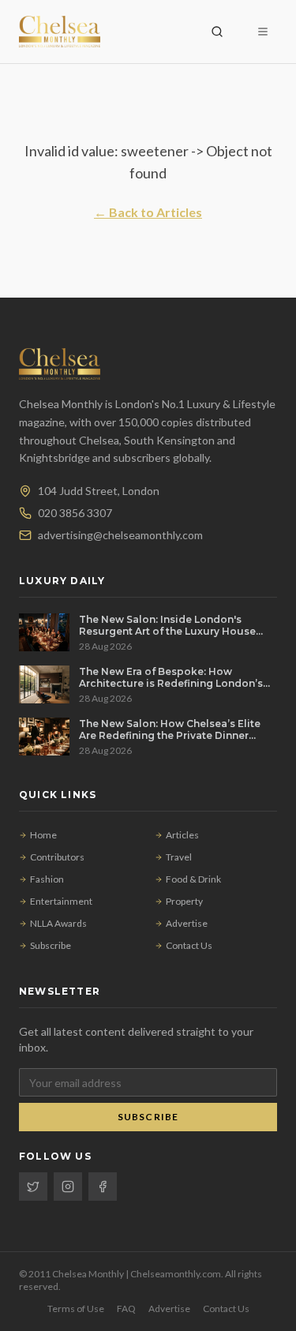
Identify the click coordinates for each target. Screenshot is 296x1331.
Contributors (57, 857)
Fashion (47, 879)
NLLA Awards (58, 923)
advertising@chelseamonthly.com (120, 535)
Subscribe (50, 945)
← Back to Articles (148, 211)
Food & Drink (193, 879)
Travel (179, 857)
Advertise (187, 923)
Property (184, 901)
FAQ (126, 1308)
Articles (182, 835)
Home (43, 835)
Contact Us (189, 945)
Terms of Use (75, 1308)
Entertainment (61, 901)
